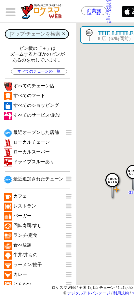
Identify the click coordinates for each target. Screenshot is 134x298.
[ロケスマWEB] (44, 11)
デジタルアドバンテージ (88, 293)
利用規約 (121, 293)
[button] (112, 182)
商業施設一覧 (94, 11)
